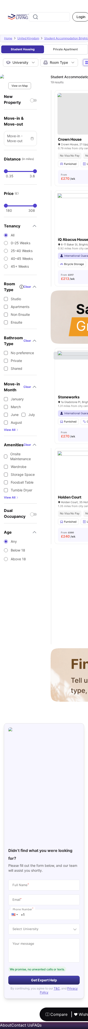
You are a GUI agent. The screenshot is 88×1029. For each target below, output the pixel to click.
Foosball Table (22, 482)
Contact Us (21, 1025)
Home (8, 38)
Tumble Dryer (21, 490)
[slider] (6, 171)
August (16, 422)
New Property (12, 99)
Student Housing (23, 49)
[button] (15, 914)
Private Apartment (65, 49)
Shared (16, 368)
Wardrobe (18, 467)
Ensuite (16, 322)
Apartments (20, 307)
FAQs (37, 1025)
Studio (16, 299)
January (17, 399)
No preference (22, 353)
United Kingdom (28, 38)
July (31, 415)
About (5, 1025)
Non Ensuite (20, 314)
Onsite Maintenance (20, 456)
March (16, 407)
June (15, 415)
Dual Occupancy (14, 513)
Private (16, 361)
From (68, 176)
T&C (57, 988)
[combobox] (49, 16)
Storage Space (23, 474)
